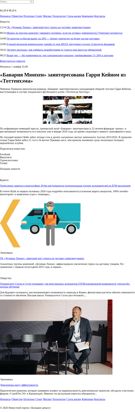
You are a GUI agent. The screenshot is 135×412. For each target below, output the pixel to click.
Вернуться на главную (12, 61)
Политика (29, 16)
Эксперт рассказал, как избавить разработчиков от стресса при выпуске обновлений (54, 49)
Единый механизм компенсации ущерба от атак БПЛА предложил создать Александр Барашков (61, 44)
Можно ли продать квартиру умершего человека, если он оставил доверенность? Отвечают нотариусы (64, 33)
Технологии (59, 16)
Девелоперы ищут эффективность (19, 385)
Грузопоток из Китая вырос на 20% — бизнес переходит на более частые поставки (53, 38)
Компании (88, 16)
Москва (47, 16)
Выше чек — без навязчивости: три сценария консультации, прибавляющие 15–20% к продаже (60, 55)
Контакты (99, 16)
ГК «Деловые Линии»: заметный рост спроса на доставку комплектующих (49, 27)
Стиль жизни (73, 16)
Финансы (5, 16)
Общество (17, 16)
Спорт (38, 16)
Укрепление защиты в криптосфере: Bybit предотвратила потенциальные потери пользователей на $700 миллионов (65, 185)
